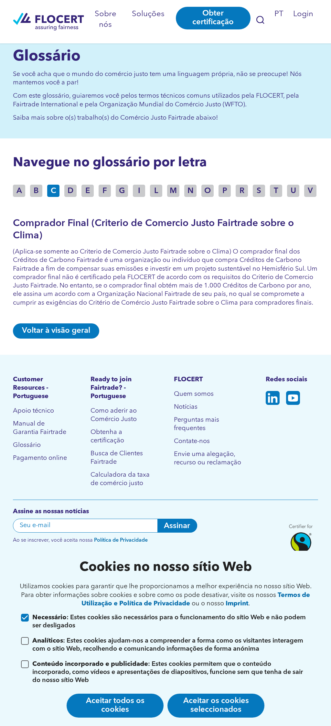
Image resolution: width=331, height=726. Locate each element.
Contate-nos (192, 441)
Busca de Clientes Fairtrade (117, 457)
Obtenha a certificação (107, 436)
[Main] (48, 21)
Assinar (177, 526)
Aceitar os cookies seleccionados (216, 705)
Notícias (186, 407)
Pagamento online (40, 458)
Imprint (237, 604)
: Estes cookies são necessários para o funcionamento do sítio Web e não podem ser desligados (169, 621)
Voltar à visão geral (56, 331)
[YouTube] (293, 399)
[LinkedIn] (273, 399)
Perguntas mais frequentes (196, 424)
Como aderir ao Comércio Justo (114, 415)
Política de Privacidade (121, 540)
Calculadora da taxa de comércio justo (120, 479)
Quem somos (194, 394)
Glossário (27, 445)
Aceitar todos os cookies (115, 705)
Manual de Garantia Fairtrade (39, 428)
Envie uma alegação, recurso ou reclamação (207, 458)
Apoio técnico (33, 411)
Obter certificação (213, 18)
